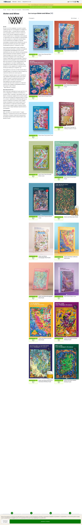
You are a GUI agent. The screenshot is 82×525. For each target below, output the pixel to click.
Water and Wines (25, 9)
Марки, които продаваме (16, 9)
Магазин (14, 1)
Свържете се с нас (27, 1)
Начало (4, 9)
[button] (42, 52)
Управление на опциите (5, 521)
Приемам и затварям (45, 521)
